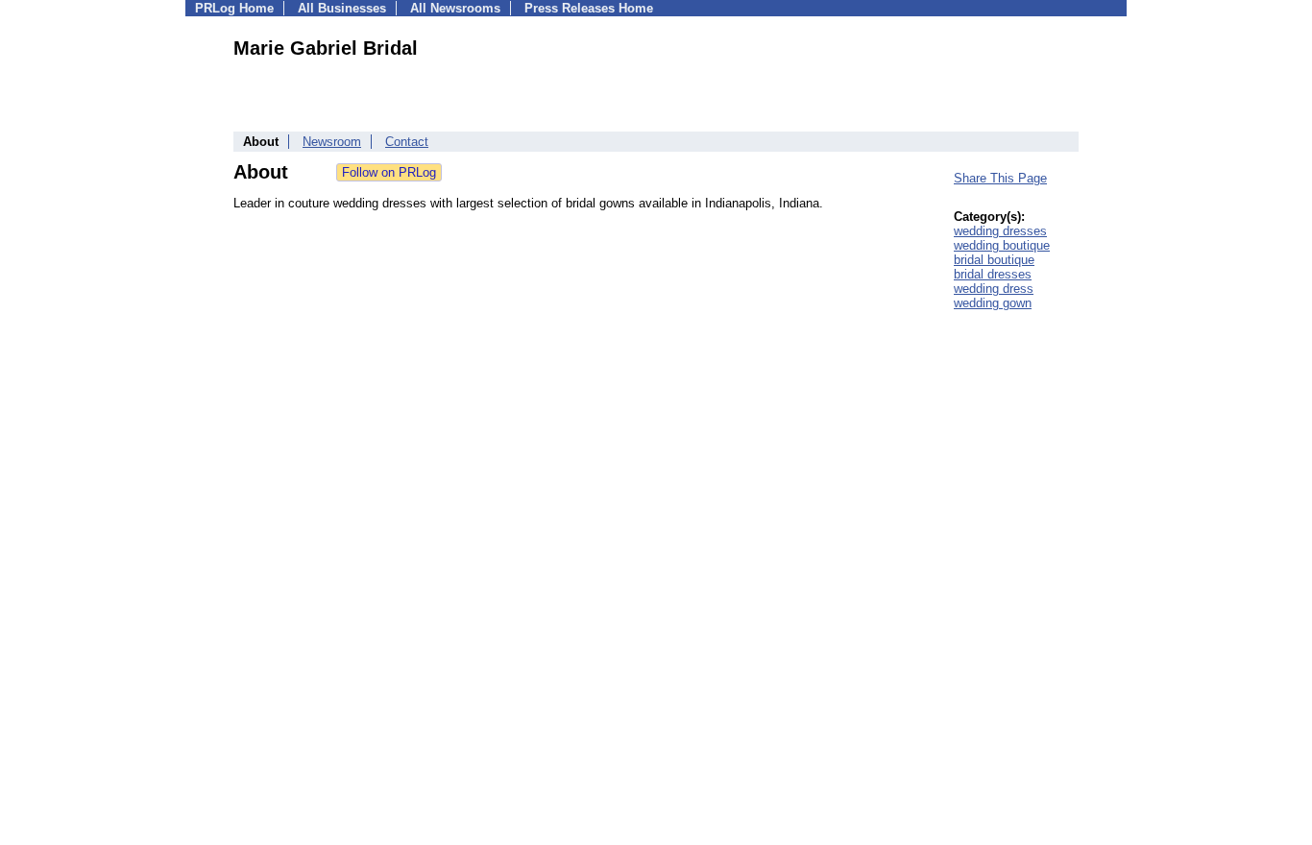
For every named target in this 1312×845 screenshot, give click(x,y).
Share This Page (1000, 178)
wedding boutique (1002, 245)
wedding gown (993, 303)
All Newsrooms (455, 8)
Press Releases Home (588, 8)
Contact (406, 141)
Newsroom (332, 141)
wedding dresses (1000, 231)
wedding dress (993, 288)
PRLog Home (234, 8)
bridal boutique (994, 260)
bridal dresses (993, 274)
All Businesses (342, 8)
